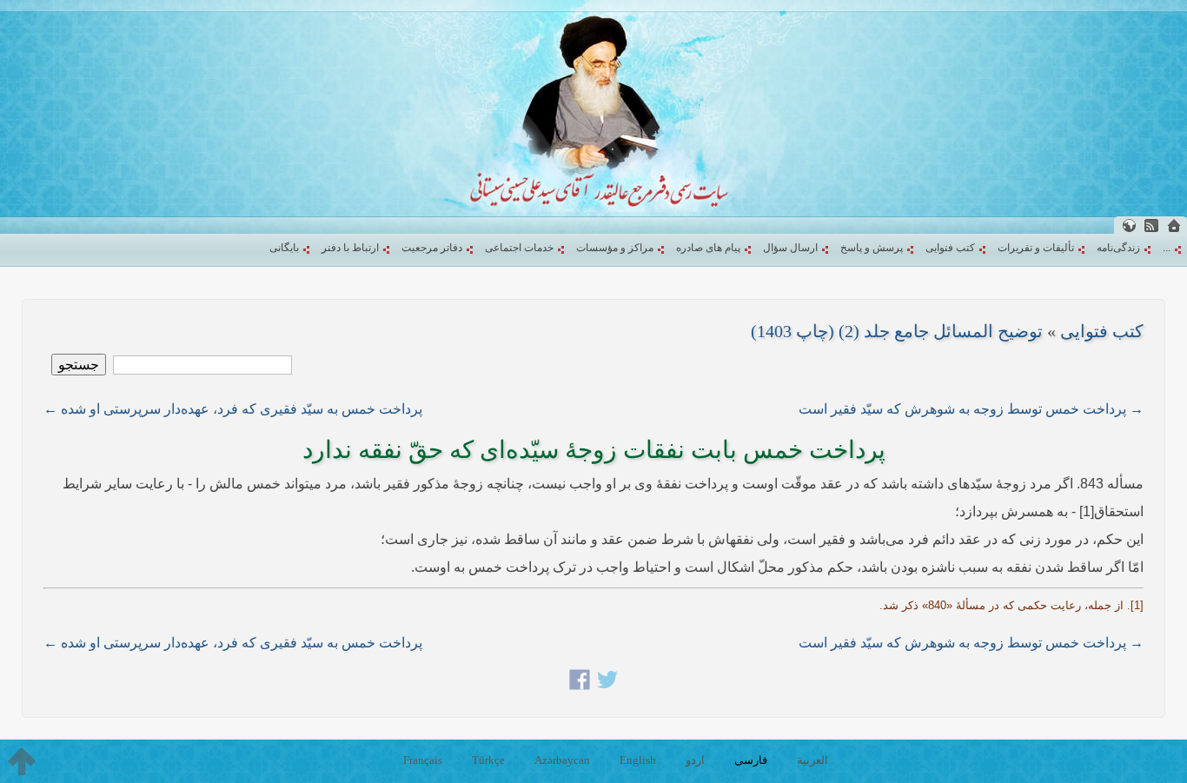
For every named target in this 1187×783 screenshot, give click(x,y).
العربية (812, 759)
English (638, 759)
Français (422, 759)
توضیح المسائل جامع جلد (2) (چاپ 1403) (897, 331)
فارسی (750, 759)
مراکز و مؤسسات (614, 248)
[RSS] (1151, 225)
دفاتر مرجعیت (431, 248)
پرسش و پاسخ (871, 248)
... (1166, 248)
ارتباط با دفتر (350, 248)
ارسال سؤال (790, 248)
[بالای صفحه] (22, 761)
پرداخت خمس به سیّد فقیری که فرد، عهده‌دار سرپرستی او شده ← (232, 408)
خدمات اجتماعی (519, 248)
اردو (695, 759)
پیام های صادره (708, 248)
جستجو (78, 364)
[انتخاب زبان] (1129, 225)
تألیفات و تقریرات (1036, 248)
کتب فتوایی (950, 248)
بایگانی (284, 248)
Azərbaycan (562, 759)
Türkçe (488, 759)
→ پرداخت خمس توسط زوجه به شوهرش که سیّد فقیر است (971, 408)
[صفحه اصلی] (1174, 225)
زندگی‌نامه (1118, 248)
